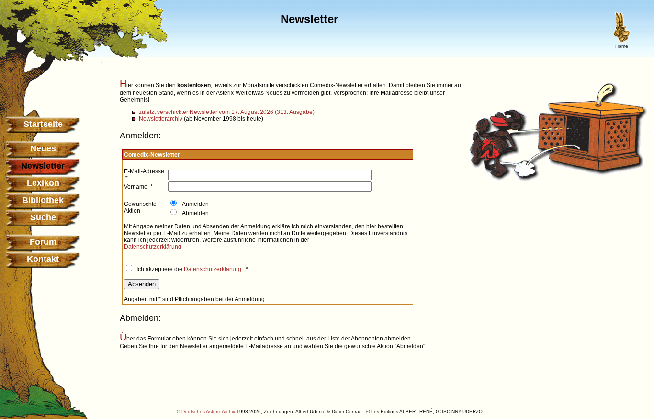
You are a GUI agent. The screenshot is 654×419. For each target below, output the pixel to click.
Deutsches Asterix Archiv (208, 411)
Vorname (135, 186)
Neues (43, 148)
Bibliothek (43, 200)
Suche (43, 217)
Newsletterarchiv (160, 118)
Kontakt (43, 259)
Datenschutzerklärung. (213, 269)
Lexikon (43, 183)
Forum (43, 242)
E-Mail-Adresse (144, 171)
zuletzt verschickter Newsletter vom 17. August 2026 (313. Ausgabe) (227, 112)
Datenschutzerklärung (152, 246)
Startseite (43, 124)
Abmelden (195, 213)
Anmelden (195, 204)
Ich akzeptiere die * (191, 269)
